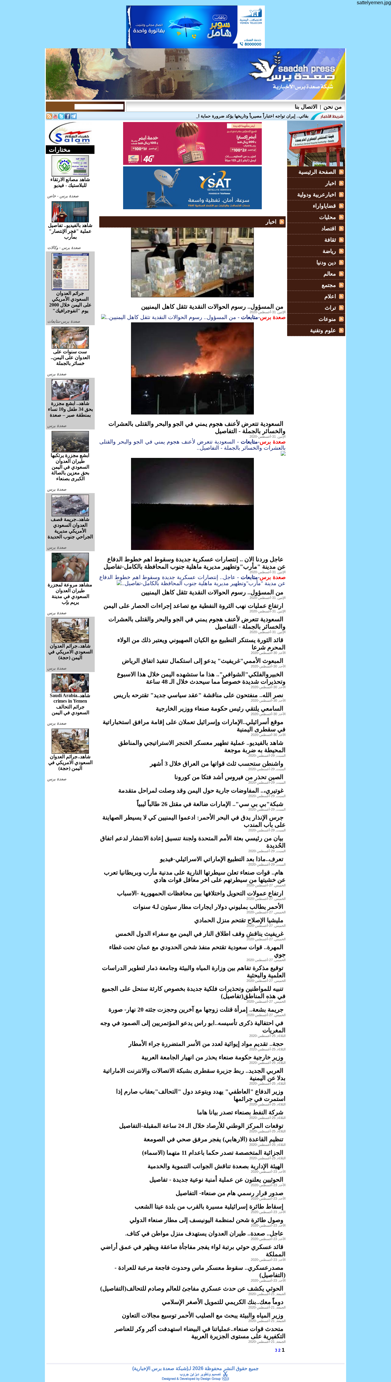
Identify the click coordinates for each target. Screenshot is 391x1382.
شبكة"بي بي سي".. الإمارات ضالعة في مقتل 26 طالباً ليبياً (210, 804)
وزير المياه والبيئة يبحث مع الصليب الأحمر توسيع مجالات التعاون (202, 1315)
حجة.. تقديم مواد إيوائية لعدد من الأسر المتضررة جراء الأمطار (206, 1043)
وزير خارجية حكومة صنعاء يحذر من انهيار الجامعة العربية (212, 1057)
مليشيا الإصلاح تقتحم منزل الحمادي (238, 920)
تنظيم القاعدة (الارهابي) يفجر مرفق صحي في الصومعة (213, 1139)
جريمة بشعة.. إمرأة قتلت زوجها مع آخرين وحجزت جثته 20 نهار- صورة (195, 1009)
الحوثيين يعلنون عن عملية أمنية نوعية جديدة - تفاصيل (216, 1179)
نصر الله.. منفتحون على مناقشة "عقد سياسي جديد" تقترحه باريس (198, 695)
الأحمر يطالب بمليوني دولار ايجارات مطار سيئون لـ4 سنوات (208, 906)
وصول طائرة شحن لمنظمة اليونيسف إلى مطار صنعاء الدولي (206, 1220)
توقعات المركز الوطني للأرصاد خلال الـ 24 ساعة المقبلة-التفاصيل (201, 1125)
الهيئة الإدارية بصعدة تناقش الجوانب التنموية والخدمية (215, 1166)
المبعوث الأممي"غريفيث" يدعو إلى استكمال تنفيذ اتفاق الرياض (202, 660)
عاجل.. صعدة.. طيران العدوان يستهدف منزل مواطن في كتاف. (204, 1233)
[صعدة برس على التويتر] (61, 117)
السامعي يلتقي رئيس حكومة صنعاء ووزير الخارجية (219, 708)
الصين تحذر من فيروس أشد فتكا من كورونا (228, 777)
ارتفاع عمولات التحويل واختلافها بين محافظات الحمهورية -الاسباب (200, 893)
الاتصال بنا (306, 107)
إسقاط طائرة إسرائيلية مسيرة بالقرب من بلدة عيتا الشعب (209, 1206)
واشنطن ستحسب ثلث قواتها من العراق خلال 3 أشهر (216, 763)
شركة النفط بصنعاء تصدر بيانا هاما (240, 1112)
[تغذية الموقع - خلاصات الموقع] (49, 117)
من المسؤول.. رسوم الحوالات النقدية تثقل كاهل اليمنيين (212, 306)
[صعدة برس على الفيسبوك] (67, 117)
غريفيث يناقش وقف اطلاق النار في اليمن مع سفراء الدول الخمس (199, 933)
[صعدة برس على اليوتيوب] (55, 117)
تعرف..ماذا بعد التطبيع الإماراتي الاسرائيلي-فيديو (221, 859)
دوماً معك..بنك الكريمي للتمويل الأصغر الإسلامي (222, 1301)
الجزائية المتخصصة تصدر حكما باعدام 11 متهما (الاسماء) (212, 1152)
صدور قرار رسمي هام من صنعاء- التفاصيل (229, 1193)
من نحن (332, 107)
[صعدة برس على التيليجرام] (74, 117)
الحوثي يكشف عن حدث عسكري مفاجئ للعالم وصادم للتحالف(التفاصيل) (191, 1288)
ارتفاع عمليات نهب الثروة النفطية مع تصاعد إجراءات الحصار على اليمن (193, 605)
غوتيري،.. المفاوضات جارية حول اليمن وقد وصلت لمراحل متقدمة (200, 790)
